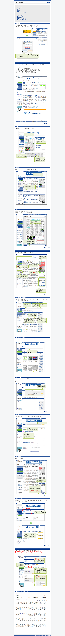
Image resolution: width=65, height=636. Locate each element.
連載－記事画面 (19, 17)
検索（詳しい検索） (20, 15)
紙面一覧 (18, 9)
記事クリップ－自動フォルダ (21, 19)
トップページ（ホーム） (20, 7)
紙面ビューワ (19, 10)
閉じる (49, 2)
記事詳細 (18, 11)
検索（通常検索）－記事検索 (21, 12)
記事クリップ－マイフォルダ (21, 18)
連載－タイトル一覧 (20, 16)
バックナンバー (19, 8)
